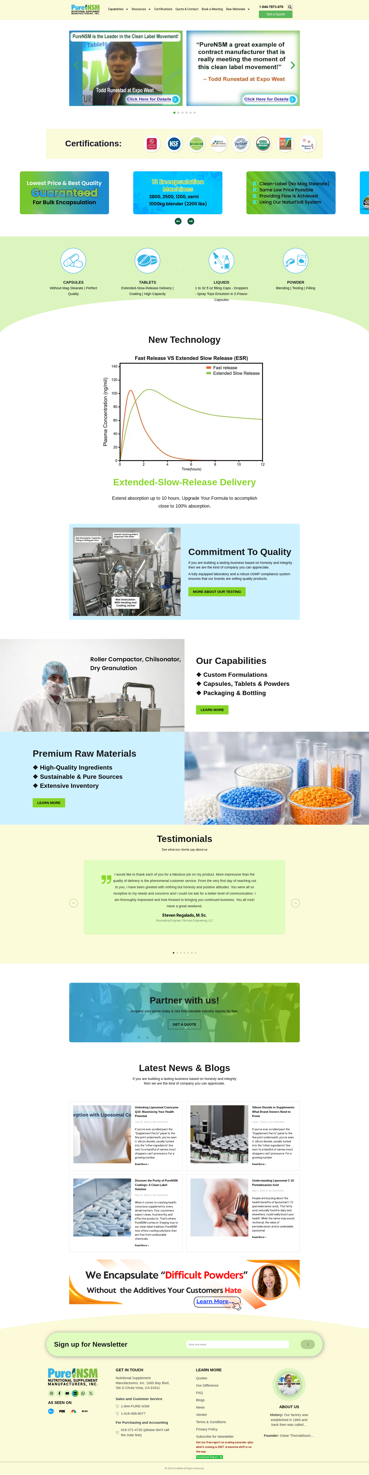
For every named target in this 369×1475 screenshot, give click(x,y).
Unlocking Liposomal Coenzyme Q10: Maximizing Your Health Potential (156, 1112)
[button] (290, 7)
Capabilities (116, 9)
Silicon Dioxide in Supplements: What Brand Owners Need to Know (273, 1112)
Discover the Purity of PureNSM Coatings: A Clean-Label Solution (156, 1185)
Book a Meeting (212, 9)
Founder (271, 1436)
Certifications (163, 9)
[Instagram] (51, 1393)
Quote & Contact (187, 9)
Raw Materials (235, 9)
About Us (289, 1407)
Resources (139, 9)
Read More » (142, 1164)
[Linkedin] (75, 1393)
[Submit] (308, 1344)
